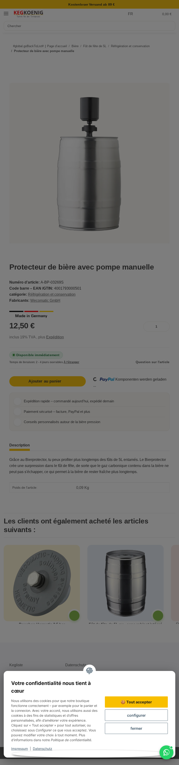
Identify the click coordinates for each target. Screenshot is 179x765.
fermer (136, 728)
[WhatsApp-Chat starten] (166, 752)
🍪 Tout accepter (136, 702)
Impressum (19, 749)
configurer (136, 715)
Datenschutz (42, 749)
